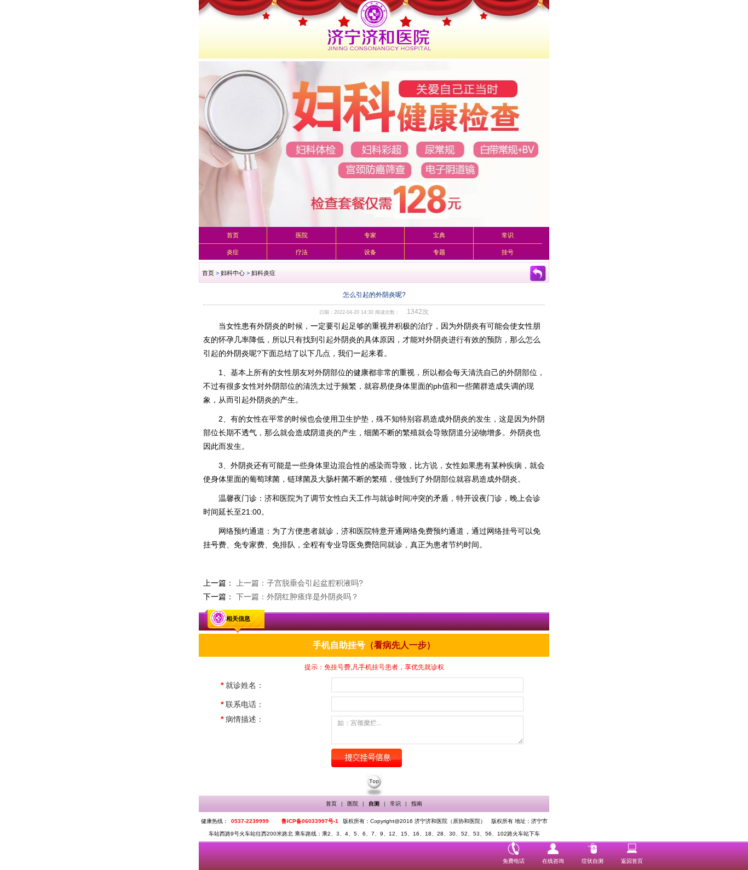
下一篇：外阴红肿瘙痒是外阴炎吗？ (297, 596)
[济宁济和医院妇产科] (374, 29)
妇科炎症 (263, 273)
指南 (416, 804)
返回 (538, 273)
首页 (233, 235)
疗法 (302, 252)
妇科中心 (233, 273)
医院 (302, 235)
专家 (370, 235)
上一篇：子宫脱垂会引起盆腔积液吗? (299, 583)
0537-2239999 (250, 821)
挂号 (508, 252)
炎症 (233, 252)
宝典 (439, 235)
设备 (370, 252)
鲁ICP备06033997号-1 (309, 821)
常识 (508, 235)
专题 (439, 252)
